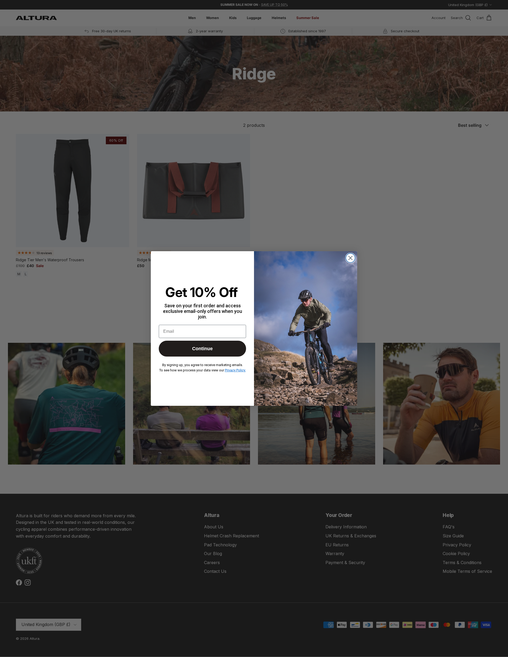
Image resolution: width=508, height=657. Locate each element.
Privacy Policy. (235, 370)
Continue (202, 348)
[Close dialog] (350, 258)
